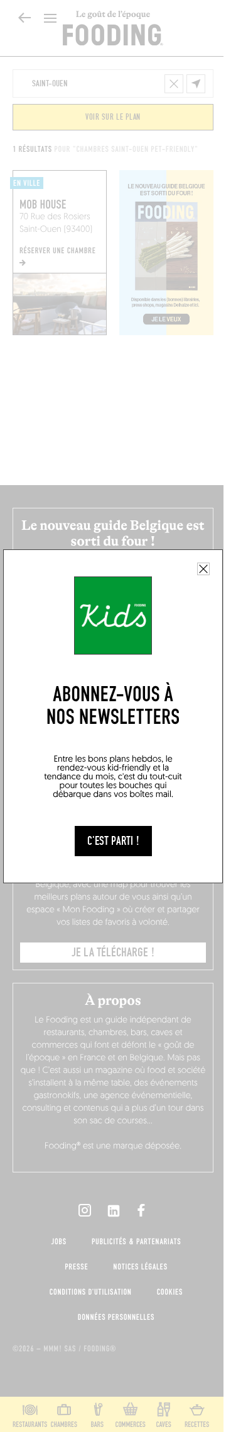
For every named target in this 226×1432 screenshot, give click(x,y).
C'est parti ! (113, 841)
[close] (203, 569)
